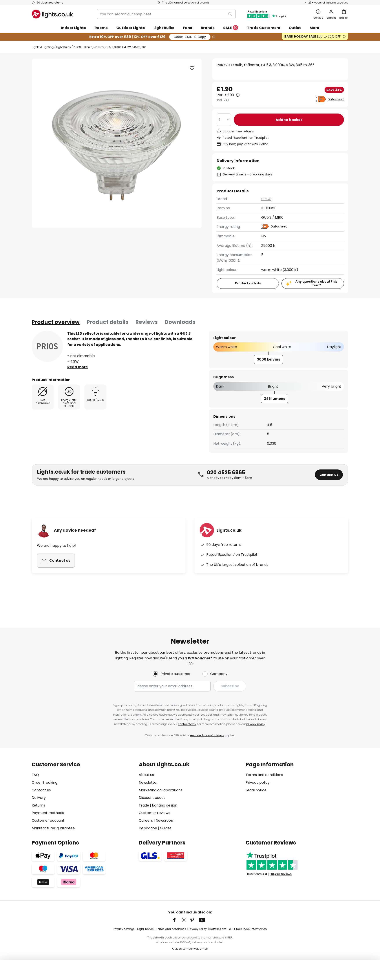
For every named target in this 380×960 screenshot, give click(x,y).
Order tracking (44, 782)
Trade (144, 805)
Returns (38, 805)
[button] (192, 68)
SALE (227, 27)
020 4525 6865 (226, 472)
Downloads (180, 322)
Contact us (329, 475)
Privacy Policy (198, 929)
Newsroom (165, 820)
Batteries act (217, 929)
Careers (146, 820)
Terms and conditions (264, 774)
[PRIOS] (47, 346)
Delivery (39, 797)
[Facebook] (177, 920)
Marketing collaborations (160, 790)
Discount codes (152, 797)
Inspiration (148, 828)
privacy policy (255, 724)
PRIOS (266, 198)
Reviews (146, 322)
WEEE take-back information (248, 929)
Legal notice (256, 790)
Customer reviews (154, 812)
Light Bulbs (63, 47)
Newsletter (148, 782)
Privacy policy (258, 782)
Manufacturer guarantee (53, 828)
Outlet (295, 27)
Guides (166, 828)
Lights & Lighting (43, 47)
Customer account (48, 820)
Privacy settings (124, 929)
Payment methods (48, 812)
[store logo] (52, 14)
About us (146, 774)
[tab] (56, 322)
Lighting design (164, 805)
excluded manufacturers (207, 735)
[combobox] (166, 14)
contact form (187, 724)
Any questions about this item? (316, 283)
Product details (107, 322)
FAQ (35, 774)
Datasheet (336, 99)
